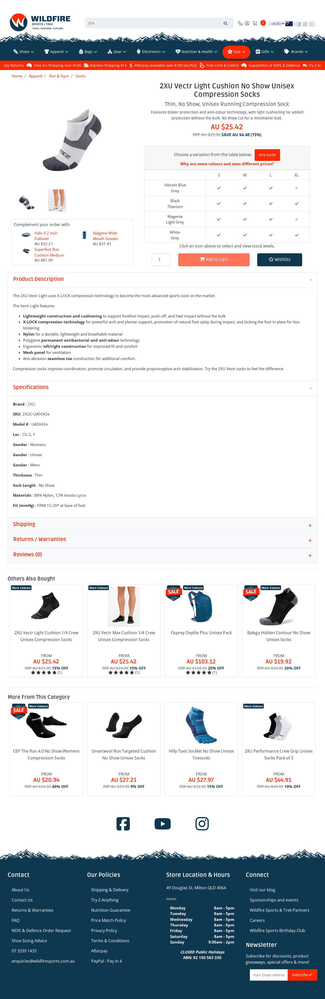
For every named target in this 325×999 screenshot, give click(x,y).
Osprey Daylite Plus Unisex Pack (201, 632)
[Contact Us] (240, 23)
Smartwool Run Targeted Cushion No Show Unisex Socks (124, 754)
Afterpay (99, 951)
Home (17, 75)
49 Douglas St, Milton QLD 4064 (196, 888)
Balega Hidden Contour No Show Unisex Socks (278, 636)
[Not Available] (297, 187)
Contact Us (22, 900)
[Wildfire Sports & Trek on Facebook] (299, 23)
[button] (279, 259)
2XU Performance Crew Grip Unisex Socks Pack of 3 (279, 754)
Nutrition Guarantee (110, 910)
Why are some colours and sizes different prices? (227, 163)
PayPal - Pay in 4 (106, 961)
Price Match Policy (108, 920)
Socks (81, 75)
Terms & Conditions (110, 940)
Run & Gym (59, 75)
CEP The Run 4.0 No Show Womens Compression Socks (46, 754)
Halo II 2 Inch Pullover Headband (46, 238)
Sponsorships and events (274, 900)
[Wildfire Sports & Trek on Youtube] (312, 23)
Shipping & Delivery (109, 890)
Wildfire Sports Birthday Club (277, 930)
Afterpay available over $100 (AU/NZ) (165, 65)
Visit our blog (262, 890)
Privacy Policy (104, 930)
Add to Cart (216, 259)
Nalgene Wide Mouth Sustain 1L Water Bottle (106, 238)
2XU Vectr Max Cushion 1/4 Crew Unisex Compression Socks (124, 636)
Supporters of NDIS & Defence (274, 65)
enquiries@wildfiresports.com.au (43, 961)
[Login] (247, 23)
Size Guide (267, 155)
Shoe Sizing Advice (29, 940)
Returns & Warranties (32, 910)
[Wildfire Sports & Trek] (40, 22)
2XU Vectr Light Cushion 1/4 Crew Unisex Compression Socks (46, 636)
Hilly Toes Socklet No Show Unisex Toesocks (201, 754)
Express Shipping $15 (108, 65)
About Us (20, 890)
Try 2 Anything (105, 900)
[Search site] (225, 23)
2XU (31, 404)
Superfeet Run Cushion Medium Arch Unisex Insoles (49, 258)
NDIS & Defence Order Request (41, 930)
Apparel (35, 75)
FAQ (15, 920)
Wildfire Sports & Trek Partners (280, 910)
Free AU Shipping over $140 (57, 65)
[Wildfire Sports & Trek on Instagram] (305, 23)
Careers (257, 920)
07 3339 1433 (24, 951)
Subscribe (300, 975)
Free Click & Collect (222, 65)
